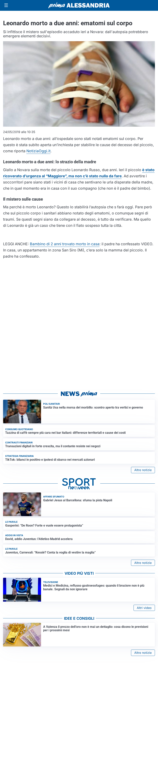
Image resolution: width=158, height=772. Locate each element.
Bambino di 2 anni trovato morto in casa (64, 244)
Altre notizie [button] (143, 470)
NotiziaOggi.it (38, 151)
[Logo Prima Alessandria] (79, 5)
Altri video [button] (144, 608)
